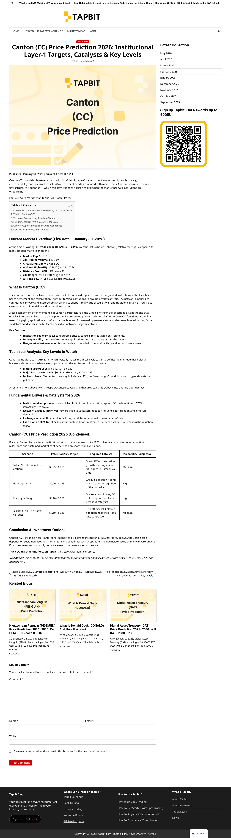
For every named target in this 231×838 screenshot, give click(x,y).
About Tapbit (179, 799)
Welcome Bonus (73, 815)
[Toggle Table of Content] (68, 205)
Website (14, 736)
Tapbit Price (63, 198)
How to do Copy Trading (132, 802)
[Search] (219, 31)
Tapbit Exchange (73, 797)
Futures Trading (73, 809)
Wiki (93, 31)
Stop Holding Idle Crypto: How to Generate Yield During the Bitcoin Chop (99, 3)
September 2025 (170, 102)
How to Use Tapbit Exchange (43, 31)
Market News (76, 31)
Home (15, 31)
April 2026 (166, 59)
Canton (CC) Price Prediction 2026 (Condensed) (38, 225)
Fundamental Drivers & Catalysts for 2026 (35, 221)
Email (89, 721)
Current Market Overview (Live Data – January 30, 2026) (42, 210)
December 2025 (169, 84)
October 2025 (168, 96)
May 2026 (166, 53)
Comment (16, 679)
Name (13, 721)
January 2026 (168, 77)
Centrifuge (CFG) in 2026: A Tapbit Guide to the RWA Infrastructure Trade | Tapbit (185, 3)
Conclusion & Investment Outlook (31, 229)
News (175, 817)
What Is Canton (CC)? (24, 214)
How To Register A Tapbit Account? (138, 814)
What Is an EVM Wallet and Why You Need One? (31, 3)
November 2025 (169, 90)
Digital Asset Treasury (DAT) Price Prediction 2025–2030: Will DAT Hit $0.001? (133, 629)
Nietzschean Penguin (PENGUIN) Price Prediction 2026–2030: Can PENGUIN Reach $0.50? (32, 629)
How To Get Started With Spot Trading (140, 808)
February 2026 (168, 71)
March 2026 (167, 65)
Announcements (182, 805)
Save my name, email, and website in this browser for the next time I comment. (61, 751)
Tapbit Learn (179, 811)
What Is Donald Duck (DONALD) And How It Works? (82, 627)
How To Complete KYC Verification (138, 820)
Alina (75, 60)
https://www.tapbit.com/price (77, 551)
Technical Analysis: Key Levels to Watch (34, 218)
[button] (25, 819)
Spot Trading (71, 803)
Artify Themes (147, 833)
